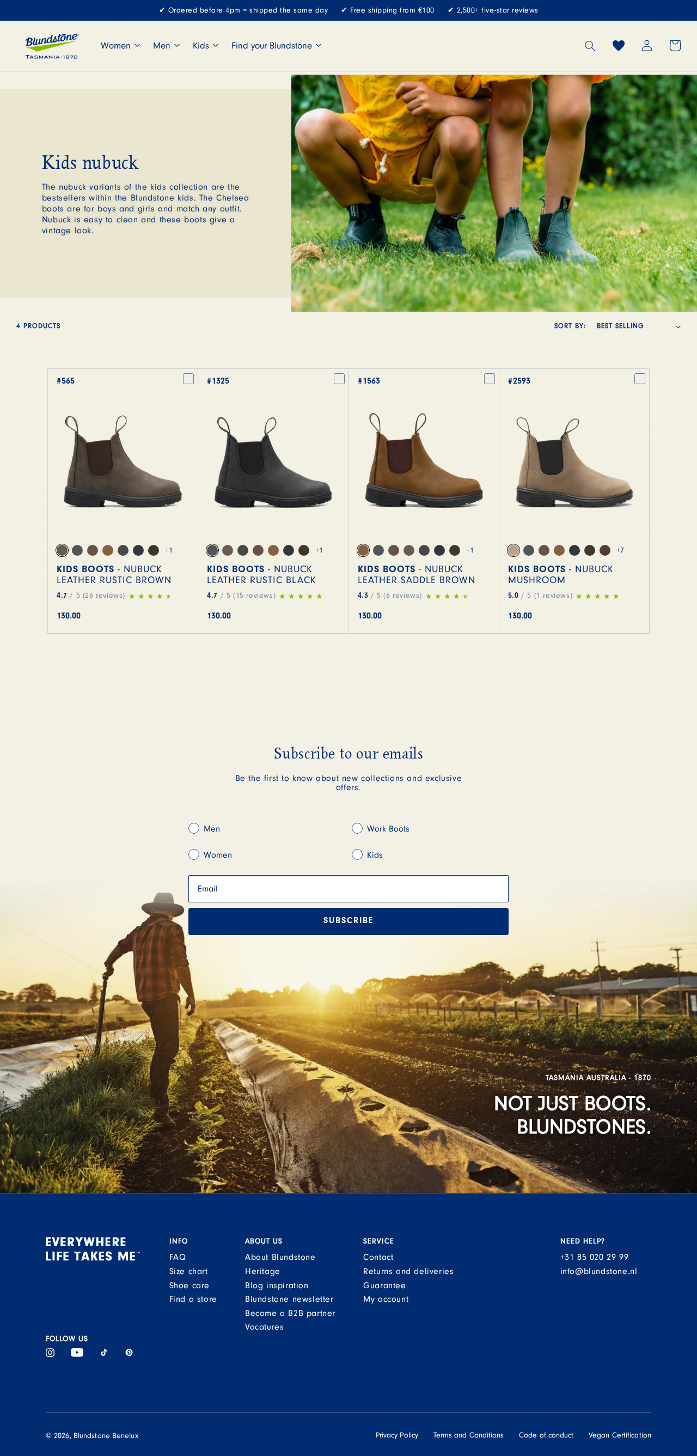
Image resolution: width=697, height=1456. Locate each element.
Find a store (193, 1299)
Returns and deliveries (408, 1271)
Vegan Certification (620, 1435)
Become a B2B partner (290, 1313)
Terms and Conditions (468, 1435)
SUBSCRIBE (348, 921)
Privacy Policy (397, 1435)
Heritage (262, 1271)
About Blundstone (280, 1257)
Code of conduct (546, 1435)
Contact (378, 1257)
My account (385, 1299)
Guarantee (384, 1285)
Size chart (188, 1271)
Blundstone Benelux (106, 1435)
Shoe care (189, 1285)
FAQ (177, 1257)
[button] (590, 45)
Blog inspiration (277, 1285)
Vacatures (264, 1327)
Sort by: (570, 326)
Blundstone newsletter (289, 1299)
